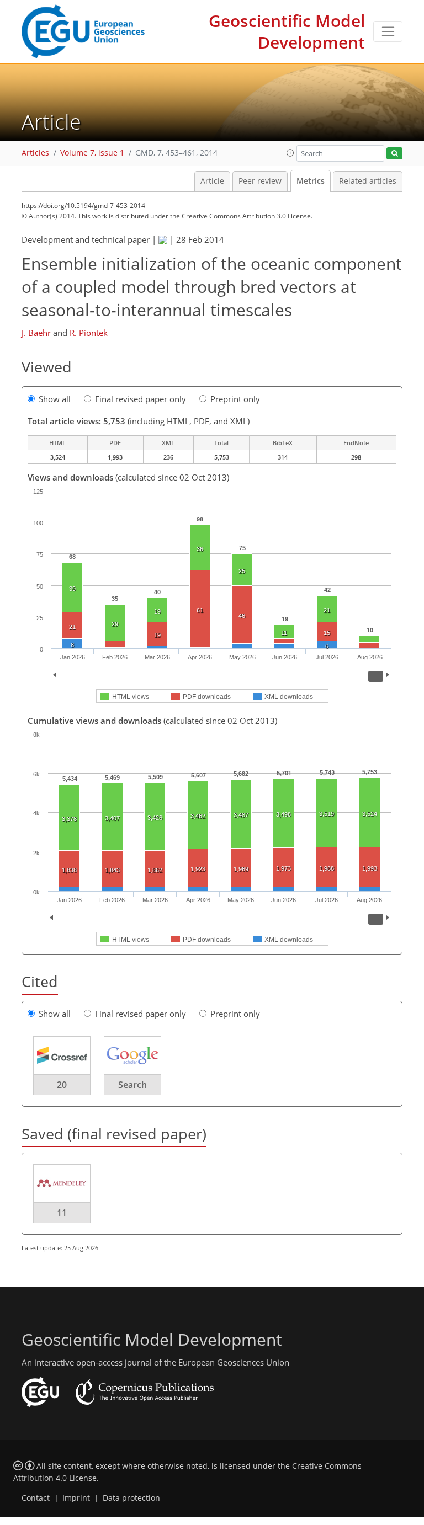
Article (212, 181)
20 (62, 1085)
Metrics (310, 181)
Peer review (260, 181)
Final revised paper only (140, 398)
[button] (290, 153)
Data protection (131, 1498)
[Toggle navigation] (387, 31)
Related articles (367, 181)
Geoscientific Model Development (287, 31)
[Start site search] (394, 153)
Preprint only (235, 398)
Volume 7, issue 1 (92, 153)
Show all (55, 398)
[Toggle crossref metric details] (62, 1054)
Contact (36, 1498)
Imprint (76, 1498)
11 (62, 1213)
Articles (35, 153)
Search (132, 1085)
